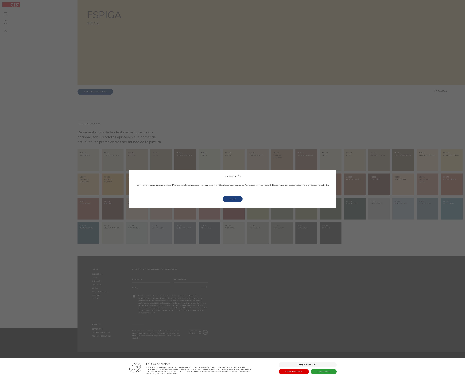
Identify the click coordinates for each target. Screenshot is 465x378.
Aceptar (232, 199)
